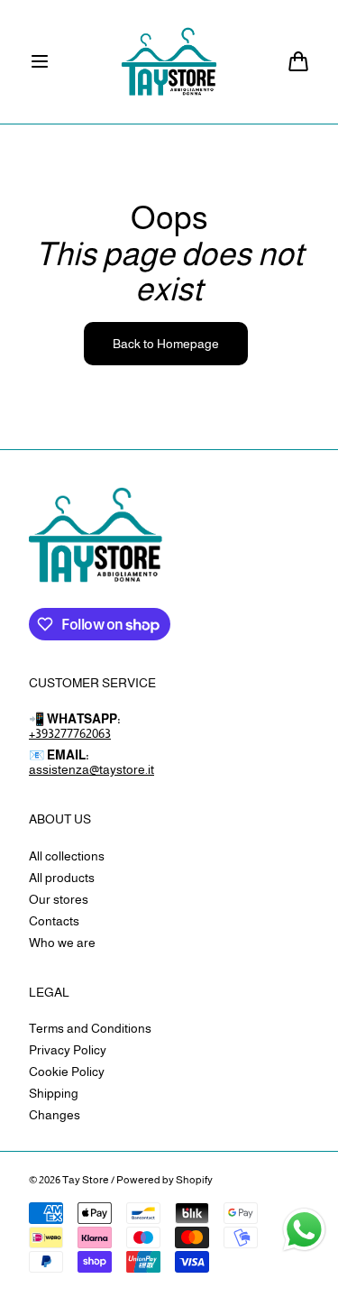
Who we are (62, 942)
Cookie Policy (67, 1071)
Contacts (54, 921)
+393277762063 (70, 733)
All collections (67, 856)
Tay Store (85, 1179)
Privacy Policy (67, 1050)
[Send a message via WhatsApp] (304, 1230)
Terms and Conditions (90, 1028)
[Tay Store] (169, 62)
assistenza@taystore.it (91, 769)
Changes (54, 1115)
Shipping (53, 1093)
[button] (39, 61)
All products (62, 877)
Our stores (58, 899)
